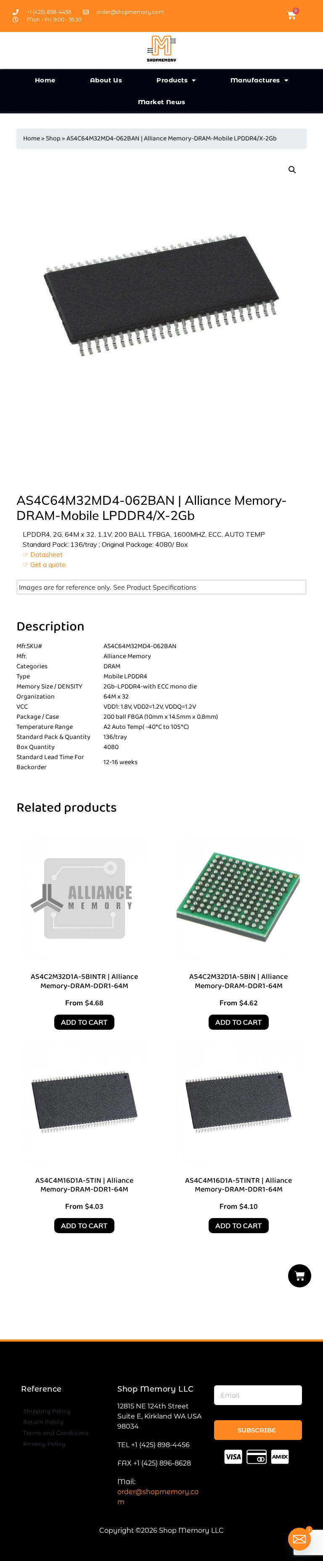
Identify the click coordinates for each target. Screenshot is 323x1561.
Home (45, 80)
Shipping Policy (47, 1411)
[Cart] (300, 1275)
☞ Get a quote (44, 564)
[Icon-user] (305, 15)
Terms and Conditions (55, 1432)
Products (172, 80)
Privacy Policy (44, 1443)
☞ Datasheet (43, 554)
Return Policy (43, 1422)
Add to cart (84, 1022)
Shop (53, 138)
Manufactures (255, 80)
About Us (106, 80)
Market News (161, 102)
